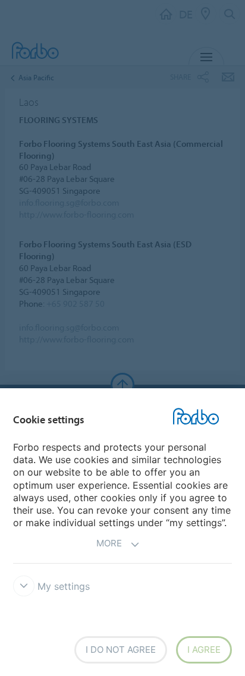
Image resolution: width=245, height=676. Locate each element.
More (109, 543)
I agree (204, 649)
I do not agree (121, 649)
